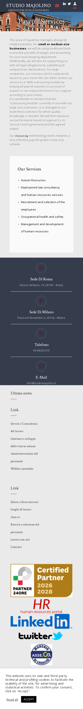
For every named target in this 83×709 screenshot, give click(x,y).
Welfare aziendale (22, 469)
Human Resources (33, 180)
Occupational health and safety (42, 217)
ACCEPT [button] (29, 699)
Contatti (16, 547)
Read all (12, 699)
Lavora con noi (20, 540)
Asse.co (15, 517)
